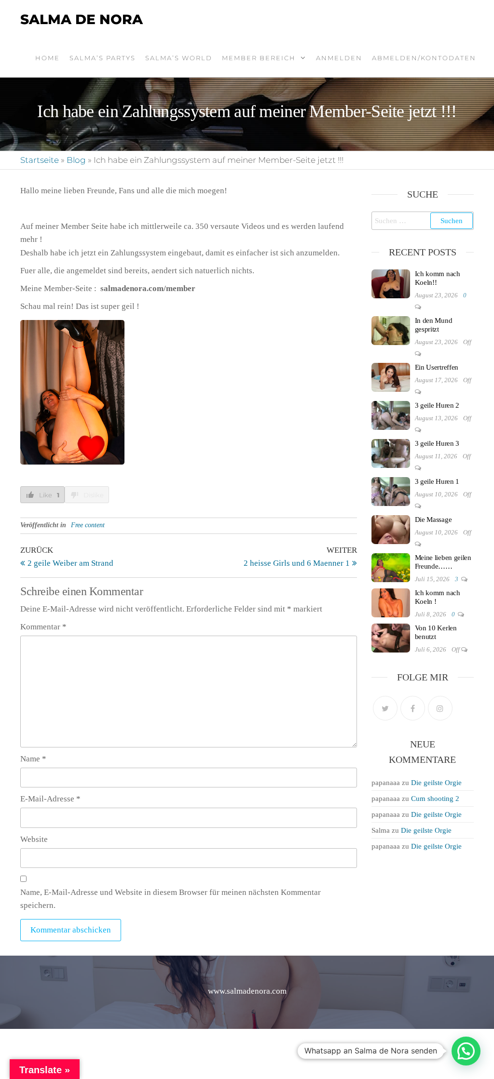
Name (33, 758)
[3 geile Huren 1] (390, 490)
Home (47, 58)
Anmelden (339, 58)
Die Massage (433, 519)
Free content (88, 525)
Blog (76, 160)
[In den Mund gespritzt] (390, 329)
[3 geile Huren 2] (390, 414)
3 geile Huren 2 (437, 405)
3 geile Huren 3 (437, 443)
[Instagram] (440, 708)
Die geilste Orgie (436, 782)
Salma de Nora (81, 19)
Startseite (39, 160)
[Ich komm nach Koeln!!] (390, 283)
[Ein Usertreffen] (390, 376)
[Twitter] (385, 708)
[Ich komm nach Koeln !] (390, 602)
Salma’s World (178, 58)
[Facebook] (412, 708)
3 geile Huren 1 (437, 481)
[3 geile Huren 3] (390, 452)
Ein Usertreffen (437, 367)
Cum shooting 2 (435, 798)
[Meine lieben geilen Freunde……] (390, 567)
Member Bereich (259, 58)
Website (34, 839)
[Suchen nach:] (422, 221)
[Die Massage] (390, 529)
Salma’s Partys (102, 58)
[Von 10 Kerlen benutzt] (390, 637)
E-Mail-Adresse (50, 798)
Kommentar (43, 626)
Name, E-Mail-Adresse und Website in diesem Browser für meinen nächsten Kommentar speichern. (170, 899)
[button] (466, 1051)
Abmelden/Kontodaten (424, 58)
